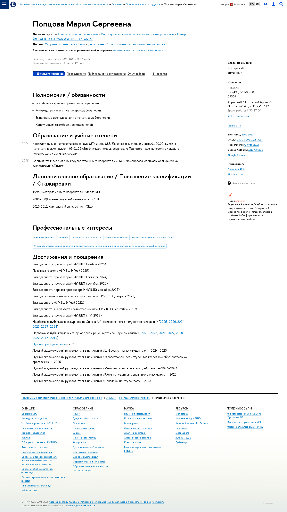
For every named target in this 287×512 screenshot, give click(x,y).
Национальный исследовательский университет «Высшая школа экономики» (61, 397)
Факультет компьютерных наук (78, 34)
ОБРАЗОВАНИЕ (83, 408)
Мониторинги (131, 423)
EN (257, 4)
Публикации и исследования (107, 73)
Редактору (268, 503)
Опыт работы (136, 73)
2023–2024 (49, 326)
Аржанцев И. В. (236, 169)
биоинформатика (43, 237)
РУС (252, 4)
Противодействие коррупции (37, 452)
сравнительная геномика (86, 237)
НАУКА (129, 408)
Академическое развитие (137, 437)
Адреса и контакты (59, 501)
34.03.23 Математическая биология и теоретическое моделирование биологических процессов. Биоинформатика (99, 246)
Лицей (76, 413)
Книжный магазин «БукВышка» (192, 423)
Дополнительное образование (88, 447)
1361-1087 (248, 134)
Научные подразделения (137, 413)
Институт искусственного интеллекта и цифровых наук (137, 34)
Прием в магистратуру (84, 437)
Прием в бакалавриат (84, 428)
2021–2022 (167, 333)
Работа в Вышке (29, 490)
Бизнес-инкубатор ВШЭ (85, 456)
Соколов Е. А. (235, 174)
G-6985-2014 (251, 144)
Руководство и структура (34, 418)
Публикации (182, 442)
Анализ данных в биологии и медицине (138, 50)
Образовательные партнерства (89, 461)
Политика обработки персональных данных (129, 501)
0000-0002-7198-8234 (250, 139)
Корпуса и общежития (33, 432)
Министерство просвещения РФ (244, 422)
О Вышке (111, 397)
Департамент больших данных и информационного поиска (126, 44)
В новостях (159, 73)
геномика (63, 237)
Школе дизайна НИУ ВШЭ (81, 505)
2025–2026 (168, 321)
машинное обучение (116, 237)
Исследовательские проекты (139, 418)
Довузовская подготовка (85, 418)
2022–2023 (149, 333)
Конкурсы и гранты (134, 442)
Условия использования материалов (87, 501)
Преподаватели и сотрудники (134, 397)
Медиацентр (182, 432)
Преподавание (76, 73)
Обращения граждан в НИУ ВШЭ (39, 442)
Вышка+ (77, 432)
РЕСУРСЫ (182, 408)
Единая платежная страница (36, 485)
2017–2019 (49, 338)
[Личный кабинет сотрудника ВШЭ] (273, 4)
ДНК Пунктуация (238, 116)
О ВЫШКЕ (28, 408)
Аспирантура (79, 442)
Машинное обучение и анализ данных (153, 237)
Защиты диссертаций (135, 432)
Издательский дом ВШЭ (188, 418)
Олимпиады (79, 423)
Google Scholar (236, 155)
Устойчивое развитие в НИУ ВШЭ (39, 423)
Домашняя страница (50, 73)
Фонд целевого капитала (34, 447)
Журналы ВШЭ (183, 437)
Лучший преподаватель (49, 344)
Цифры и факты (29, 413)
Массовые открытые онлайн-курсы (245, 426)
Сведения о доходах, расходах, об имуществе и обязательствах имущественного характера (39, 460)
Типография (181, 428)
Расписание (234, 125)
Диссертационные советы (138, 428)
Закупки (25, 437)
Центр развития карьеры (85, 452)
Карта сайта (158, 501)
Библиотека (182, 413)
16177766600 (255, 149)
